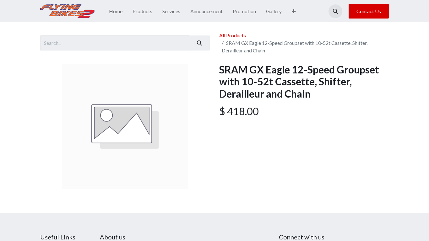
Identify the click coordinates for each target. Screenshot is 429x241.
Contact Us (368, 11)
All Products (232, 35)
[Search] (199, 43)
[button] (335, 11)
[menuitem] (116, 11)
